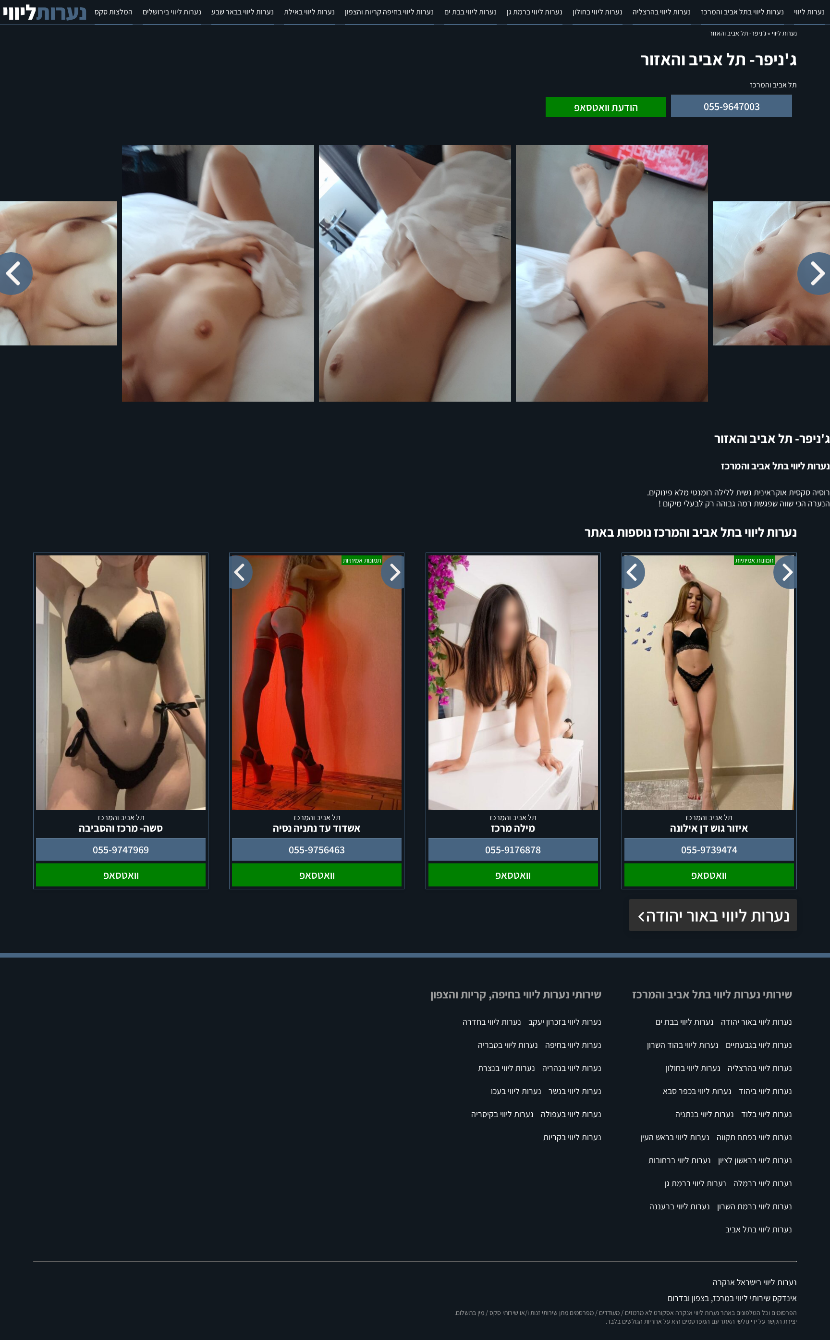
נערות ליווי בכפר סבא (697, 1090)
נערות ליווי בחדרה (492, 1021)
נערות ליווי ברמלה (762, 1183)
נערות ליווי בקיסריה (502, 1113)
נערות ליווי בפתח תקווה (754, 1137)
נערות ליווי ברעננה (679, 1206)
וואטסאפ (709, 875)
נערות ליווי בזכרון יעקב (564, 1021)
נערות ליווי (809, 12)
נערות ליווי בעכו (516, 1090)
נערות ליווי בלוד (766, 1113)
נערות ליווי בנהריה (571, 1067)
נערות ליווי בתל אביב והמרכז (742, 12)
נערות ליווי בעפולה (571, 1113)
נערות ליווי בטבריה (508, 1044)
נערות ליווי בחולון (597, 12)
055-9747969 (121, 849)
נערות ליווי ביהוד (765, 1090)
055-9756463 (317, 849)
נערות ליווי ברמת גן (534, 12)
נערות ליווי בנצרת (506, 1067)
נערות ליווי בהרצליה (662, 12)
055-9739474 (709, 849)
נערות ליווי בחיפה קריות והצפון (389, 12)
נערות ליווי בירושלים (172, 12)
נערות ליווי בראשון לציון (755, 1160)
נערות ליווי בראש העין (674, 1137)
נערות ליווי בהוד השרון (683, 1044)
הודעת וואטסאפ (606, 107)
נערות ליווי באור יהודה (718, 915)
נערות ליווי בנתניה (704, 1113)
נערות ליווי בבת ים (470, 12)
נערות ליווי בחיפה (573, 1044)
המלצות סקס (114, 12)
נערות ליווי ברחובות (679, 1160)
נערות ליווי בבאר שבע (242, 12)
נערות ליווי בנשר (575, 1090)
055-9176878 (513, 849)
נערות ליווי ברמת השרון (754, 1206)
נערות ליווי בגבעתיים (759, 1044)
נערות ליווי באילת (309, 12)
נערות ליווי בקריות (572, 1137)
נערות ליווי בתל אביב (758, 1229)
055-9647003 (732, 106)
